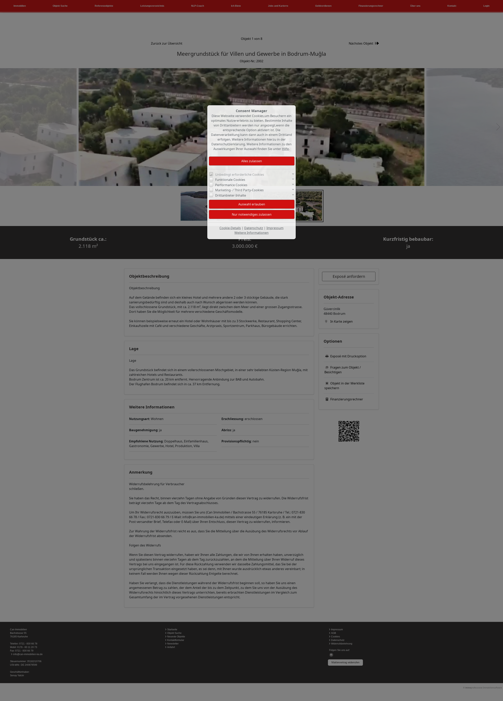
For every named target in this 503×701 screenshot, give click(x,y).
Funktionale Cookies (230, 180)
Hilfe (285, 149)
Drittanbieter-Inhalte (230, 195)
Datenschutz (253, 228)
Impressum (275, 228)
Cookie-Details (230, 228)
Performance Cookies (231, 185)
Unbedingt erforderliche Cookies (239, 174)
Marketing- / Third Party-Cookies (239, 190)
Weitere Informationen (251, 233)
